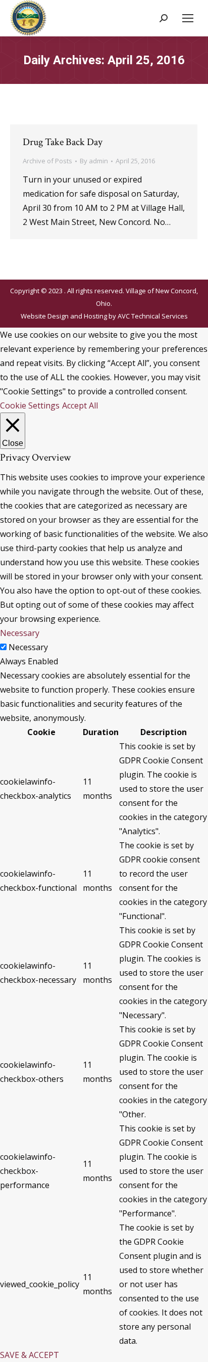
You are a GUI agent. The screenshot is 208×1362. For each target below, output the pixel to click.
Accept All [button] (80, 405)
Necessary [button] (19, 633)
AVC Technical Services (153, 316)
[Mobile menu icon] (188, 18)
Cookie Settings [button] (30, 405)
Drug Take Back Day (62, 142)
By (94, 160)
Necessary (28, 647)
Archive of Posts (47, 160)
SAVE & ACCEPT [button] (29, 1354)
